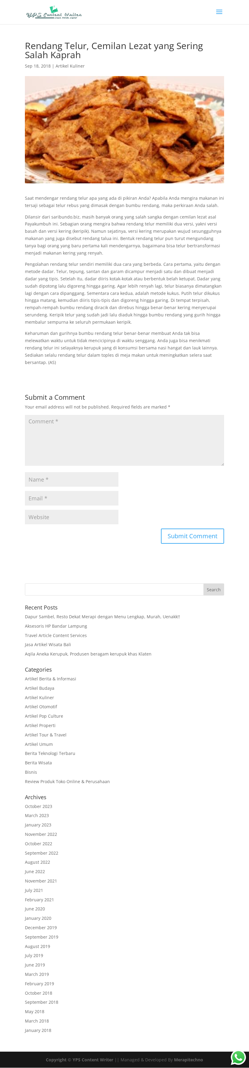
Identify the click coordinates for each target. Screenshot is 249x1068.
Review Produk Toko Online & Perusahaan (67, 781)
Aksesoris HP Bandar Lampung (56, 626)
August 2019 (37, 946)
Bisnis (31, 772)
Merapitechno (188, 1060)
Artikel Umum (39, 744)
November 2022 (41, 834)
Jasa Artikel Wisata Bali (48, 644)
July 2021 (34, 890)
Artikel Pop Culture (44, 716)
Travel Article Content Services (56, 635)
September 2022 (41, 853)
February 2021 (39, 900)
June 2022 (35, 871)
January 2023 (38, 825)
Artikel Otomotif (41, 706)
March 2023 (37, 815)
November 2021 (41, 881)
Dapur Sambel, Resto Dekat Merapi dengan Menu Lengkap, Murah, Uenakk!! (102, 616)
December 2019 (41, 927)
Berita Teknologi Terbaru (50, 753)
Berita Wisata (38, 763)
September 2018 (41, 1002)
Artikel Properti (40, 725)
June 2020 (35, 909)
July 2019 (34, 955)
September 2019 (41, 937)
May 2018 (34, 1011)
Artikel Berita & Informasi (50, 679)
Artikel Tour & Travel (46, 735)
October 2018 (38, 993)
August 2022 (37, 862)
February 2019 (39, 983)
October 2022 (38, 843)
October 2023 (38, 806)
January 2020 (38, 918)
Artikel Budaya (39, 688)
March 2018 (37, 1021)
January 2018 (38, 1030)
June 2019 (35, 965)
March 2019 (37, 974)
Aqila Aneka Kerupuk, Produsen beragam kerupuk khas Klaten (88, 654)
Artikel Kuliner (70, 66)
